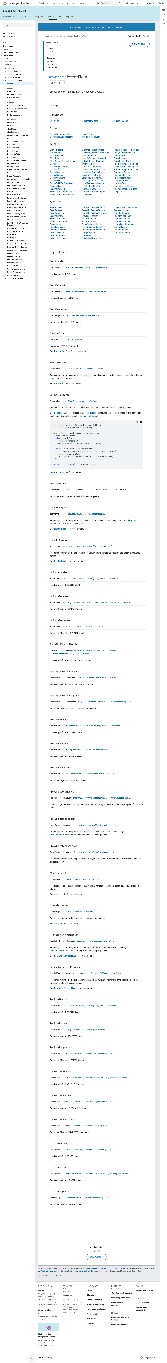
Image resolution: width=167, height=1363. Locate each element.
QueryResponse (89, 235)
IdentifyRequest (57, 227)
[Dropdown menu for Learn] (26, 17)
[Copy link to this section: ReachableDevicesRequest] (82, 934)
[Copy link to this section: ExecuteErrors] (68, 333)
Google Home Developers (53, 36)
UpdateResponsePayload (125, 189)
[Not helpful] (148, 36)
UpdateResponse (122, 232)
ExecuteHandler (57, 186)
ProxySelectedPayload (124, 153)
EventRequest (56, 210)
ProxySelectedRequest (92, 227)
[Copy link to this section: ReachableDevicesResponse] (83, 967)
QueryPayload (120, 158)
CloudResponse (57, 158)
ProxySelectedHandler (92, 224)
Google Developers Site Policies (83, 1271)
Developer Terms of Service (120, 1318)
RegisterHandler (121, 210)
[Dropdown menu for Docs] (74, 3)
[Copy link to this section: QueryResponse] (70, 905)
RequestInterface (122, 175)
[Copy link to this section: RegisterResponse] (72, 1047)
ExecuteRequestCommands (62, 191)
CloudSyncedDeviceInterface (63, 161)
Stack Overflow (142, 1302)
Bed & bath (91, 1318)
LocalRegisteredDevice (92, 180)
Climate (90, 1295)
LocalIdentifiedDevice (92, 172)
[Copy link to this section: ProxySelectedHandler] (77, 791)
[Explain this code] (137, 422)
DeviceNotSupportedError (61, 137)
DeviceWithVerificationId (61, 183)
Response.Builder (62, 413)
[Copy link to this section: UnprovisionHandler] (74, 1071)
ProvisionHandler (90, 216)
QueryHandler (120, 155)
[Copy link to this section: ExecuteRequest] (70, 362)
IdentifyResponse (58, 230)
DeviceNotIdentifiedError (61, 134)
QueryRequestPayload (124, 161)
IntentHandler (88, 164)
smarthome (57, 77)
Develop (42, 3)
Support (69, 17)
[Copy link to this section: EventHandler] (67, 261)
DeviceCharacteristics (60, 166)
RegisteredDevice (122, 172)
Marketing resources (120, 1297)
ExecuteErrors (56, 216)
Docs (69, 3)
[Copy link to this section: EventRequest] (67, 285)
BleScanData (56, 153)
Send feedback (139, 44)
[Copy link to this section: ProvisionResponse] (73, 767)
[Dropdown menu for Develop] (43, 17)
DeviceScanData (57, 178)
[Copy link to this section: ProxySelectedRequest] (77, 819)
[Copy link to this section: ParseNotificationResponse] (82, 695)
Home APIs (67, 1295)
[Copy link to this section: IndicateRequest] (70, 596)
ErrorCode (54, 121)
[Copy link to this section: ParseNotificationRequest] (81, 671)
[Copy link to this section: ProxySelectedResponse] (79, 846)
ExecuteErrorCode (90, 121)
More (82, 3)
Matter (41, 1290)
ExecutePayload (57, 189)
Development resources (117, 1303)
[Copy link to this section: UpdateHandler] (69, 1143)
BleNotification (56, 150)
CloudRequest (56, 155)
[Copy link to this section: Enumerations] (65, 115)
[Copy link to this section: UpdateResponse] (71, 1191)
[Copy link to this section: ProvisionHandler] (71, 719)
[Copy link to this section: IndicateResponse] (72, 620)
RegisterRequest (121, 213)
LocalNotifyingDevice (92, 175)
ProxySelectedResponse (93, 230)
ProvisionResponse (91, 221)
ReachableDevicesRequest (94, 238)
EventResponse (57, 213)
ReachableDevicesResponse (127, 207)
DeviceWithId (56, 180)
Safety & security (94, 1300)
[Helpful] (144, 36)
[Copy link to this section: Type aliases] (64, 201)
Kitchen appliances (95, 1314)
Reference (53, 17)
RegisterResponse (122, 216)
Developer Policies (119, 1324)
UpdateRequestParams (124, 186)
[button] (17, 46)
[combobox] (109, 3)
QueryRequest (88, 232)
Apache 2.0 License (48, 1271)
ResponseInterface (122, 178)
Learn (21, 17)
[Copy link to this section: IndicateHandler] (70, 572)
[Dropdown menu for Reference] (61, 17)
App (78, 804)
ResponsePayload (122, 180)
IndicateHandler (57, 232)
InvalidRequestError (91, 137)
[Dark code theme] (141, 422)
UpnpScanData (120, 191)
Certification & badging (121, 1293)
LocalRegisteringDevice (93, 183)
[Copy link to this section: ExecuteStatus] (68, 483)
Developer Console (144, 1290)
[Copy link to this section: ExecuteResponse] (72, 395)
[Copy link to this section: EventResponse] (69, 309)
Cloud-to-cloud (14, 11)
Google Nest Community (141, 1308)
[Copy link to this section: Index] (60, 106)
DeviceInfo (55, 169)
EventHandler (56, 207)
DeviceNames (56, 175)
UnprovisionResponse (124, 224)
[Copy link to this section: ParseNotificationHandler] (80, 644)
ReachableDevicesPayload (126, 166)
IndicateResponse (58, 238)
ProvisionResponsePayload (126, 150)
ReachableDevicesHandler (126, 164)
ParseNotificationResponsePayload (94, 193)
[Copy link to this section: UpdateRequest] (70, 1167)
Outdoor (91, 1323)
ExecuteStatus (56, 224)
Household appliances (96, 1309)
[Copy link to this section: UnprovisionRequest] (74, 1095)
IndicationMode (121, 121)
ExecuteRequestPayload (93, 150)
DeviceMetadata (57, 172)
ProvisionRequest (90, 218)
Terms (41, 1357)
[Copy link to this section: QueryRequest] (68, 873)
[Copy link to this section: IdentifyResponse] (71, 540)
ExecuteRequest (57, 218)
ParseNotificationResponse (94, 213)
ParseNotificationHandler (93, 207)
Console (150, 3)
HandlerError (87, 134)
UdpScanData (120, 183)
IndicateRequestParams (93, 161)
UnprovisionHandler (123, 218)
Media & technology (95, 1304)
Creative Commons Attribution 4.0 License (109, 1268)
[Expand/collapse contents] (57, 42)
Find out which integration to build (46, 1335)
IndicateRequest (57, 235)
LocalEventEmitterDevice (93, 169)
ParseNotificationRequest (93, 210)
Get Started (8, 17)
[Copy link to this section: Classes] (60, 128)
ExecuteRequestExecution (62, 194)
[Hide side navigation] (31, 1358)
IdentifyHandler (89, 155)
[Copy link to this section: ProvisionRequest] (71, 743)
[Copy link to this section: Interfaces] (62, 144)
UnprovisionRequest (123, 221)
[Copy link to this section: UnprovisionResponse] (76, 1119)
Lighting (90, 1290)
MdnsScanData (89, 189)
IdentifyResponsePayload (94, 158)
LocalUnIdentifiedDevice (93, 186)
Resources (56, 3)
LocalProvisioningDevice (93, 178)
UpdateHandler (120, 227)
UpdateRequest (121, 230)
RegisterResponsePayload (126, 169)
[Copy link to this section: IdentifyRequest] (70, 507)
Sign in (161, 3)
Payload (85, 654)
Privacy (49, 1357)
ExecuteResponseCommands (95, 153)
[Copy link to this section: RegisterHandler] (70, 999)
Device (53, 164)
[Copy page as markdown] (60, 83)
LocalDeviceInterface (91, 166)
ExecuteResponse (58, 221)
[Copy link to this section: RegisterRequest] (71, 1023)
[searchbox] (17, 25)
